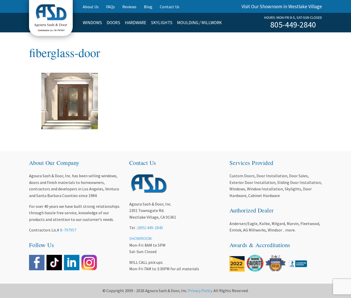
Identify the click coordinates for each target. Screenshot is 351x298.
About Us (91, 6)
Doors (113, 22)
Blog (148, 6)
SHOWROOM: (140, 238)
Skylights (161, 22)
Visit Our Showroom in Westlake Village (282, 6)
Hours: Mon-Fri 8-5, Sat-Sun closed (293, 17)
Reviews (129, 6)
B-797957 (68, 229)
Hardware (135, 22)
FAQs (110, 6)
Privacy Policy (200, 290)
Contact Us (169, 6)
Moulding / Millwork (199, 22)
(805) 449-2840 (150, 227)
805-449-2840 (293, 25)
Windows (92, 22)
